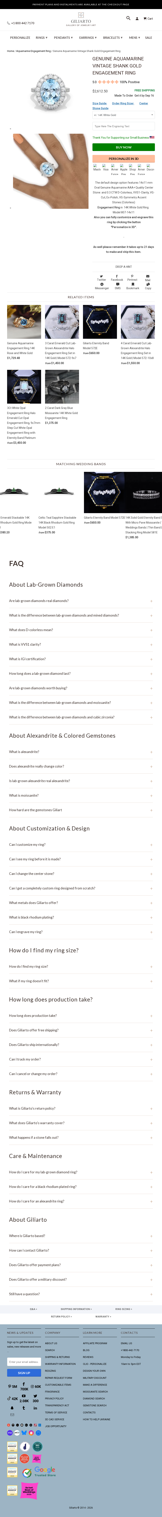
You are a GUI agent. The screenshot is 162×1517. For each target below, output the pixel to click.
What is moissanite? (81, 795)
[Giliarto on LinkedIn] (36, 1408)
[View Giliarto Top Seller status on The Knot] (37, 1462)
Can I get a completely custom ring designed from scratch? (81, 888)
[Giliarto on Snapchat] (12, 1408)
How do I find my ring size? (81, 966)
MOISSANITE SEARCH (95, 1391)
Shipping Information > (76, 1309)
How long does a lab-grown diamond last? (81, 673)
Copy (148, 288)
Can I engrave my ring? (81, 932)
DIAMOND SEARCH (94, 1398)
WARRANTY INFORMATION (60, 1363)
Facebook (117, 279)
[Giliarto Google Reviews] (22, 1425)
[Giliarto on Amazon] (30, 1425)
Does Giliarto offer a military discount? (81, 1279)
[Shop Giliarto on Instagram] (31, 1434)
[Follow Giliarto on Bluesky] (24, 1434)
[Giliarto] (81, 17)
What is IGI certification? (81, 659)
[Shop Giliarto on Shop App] (10, 1434)
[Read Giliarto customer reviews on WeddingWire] (37, 1450)
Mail (147, 280)
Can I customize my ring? (81, 844)
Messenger (102, 288)
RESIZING (50, 1370)
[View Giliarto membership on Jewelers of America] (25, 1450)
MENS (134, 37)
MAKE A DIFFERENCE (95, 1384)
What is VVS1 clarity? (81, 644)
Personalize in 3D (124, 158)
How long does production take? (81, 1015)
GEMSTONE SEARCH (94, 1405)
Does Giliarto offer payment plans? (81, 1265)
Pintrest (132, 279)
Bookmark (132, 288)
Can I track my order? (81, 1059)
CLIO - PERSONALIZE (94, 1363)
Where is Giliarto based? (81, 1236)
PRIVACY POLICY (54, 1398)
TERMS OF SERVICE (56, 1412)
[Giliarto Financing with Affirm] (17, 1434)
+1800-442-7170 (130, 1350)
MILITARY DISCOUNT (94, 1377)
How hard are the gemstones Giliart (81, 810)
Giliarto (73, 1507)
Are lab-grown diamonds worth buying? (81, 688)
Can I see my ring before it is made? (81, 859)
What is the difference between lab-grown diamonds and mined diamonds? (81, 615)
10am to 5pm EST (131, 1363)
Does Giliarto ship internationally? (81, 1045)
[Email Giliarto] (12, 1414)
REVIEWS (88, 1357)
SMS (118, 288)
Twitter (101, 279)
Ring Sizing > (123, 1309)
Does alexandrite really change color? (81, 766)
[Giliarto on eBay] (26, 1425)
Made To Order (124, 95)
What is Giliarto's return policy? (81, 1108)
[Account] (138, 18)
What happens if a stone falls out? (81, 1137)
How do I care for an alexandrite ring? (81, 1201)
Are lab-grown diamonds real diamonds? (81, 601)
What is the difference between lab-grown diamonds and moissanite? (81, 702)
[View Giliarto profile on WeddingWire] (12, 1450)
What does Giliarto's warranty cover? (81, 1123)
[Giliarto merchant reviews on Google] (39, 1478)
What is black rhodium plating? (81, 917)
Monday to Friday (131, 1357)
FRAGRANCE (52, 1391)
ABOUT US (51, 1343)
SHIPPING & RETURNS (57, 1357)
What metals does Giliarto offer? (81, 903)
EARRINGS (88, 37)
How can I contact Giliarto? (81, 1250)
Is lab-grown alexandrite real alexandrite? (81, 781)
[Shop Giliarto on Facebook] (38, 1434)
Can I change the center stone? (81, 873)
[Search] (128, 18)
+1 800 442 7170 (22, 23)
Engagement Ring (109, 207)
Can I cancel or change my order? (81, 1074)
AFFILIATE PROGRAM (95, 1343)
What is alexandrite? (81, 752)
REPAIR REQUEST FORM (58, 1377)
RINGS (41, 37)
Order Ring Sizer (123, 103)
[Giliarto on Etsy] (17, 1425)
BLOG (86, 1350)
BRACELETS (112, 37)
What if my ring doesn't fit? (81, 981)
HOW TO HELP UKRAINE (96, 1419)
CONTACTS (89, 1412)
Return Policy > (61, 1316)
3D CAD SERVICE (54, 1419)
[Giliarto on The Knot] (8, 1425)
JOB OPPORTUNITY (55, 1426)
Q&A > (33, 1309)
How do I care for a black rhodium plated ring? (81, 1186)
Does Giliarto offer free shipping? (81, 1030)
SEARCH (50, 1350)
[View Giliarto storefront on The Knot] (24, 1462)
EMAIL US (126, 1343)
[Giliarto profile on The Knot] (12, 1494)
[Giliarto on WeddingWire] (13, 1425)
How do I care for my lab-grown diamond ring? (81, 1172)
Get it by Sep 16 (145, 93)
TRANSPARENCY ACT (57, 1405)
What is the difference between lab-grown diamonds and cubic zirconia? (81, 717)
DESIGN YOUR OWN (94, 1370)
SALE (148, 37)
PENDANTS (63, 37)
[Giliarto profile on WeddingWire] (12, 1476)
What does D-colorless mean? (81, 630)
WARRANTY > (103, 1316)
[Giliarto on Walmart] (39, 1425)
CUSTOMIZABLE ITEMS (58, 1384)
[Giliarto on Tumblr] (24, 1408)
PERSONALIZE (20, 37)
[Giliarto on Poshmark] (35, 1425)
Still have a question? (81, 1294)
